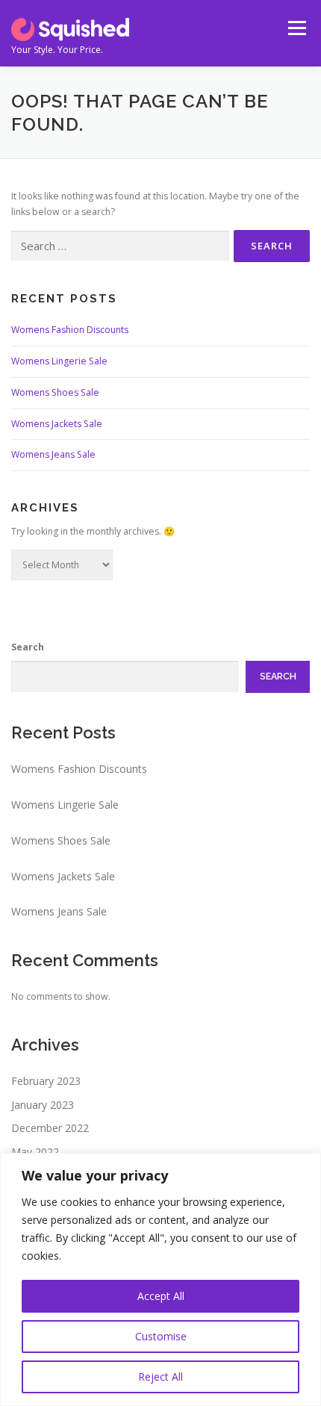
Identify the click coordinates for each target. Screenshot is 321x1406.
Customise (161, 1336)
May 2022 (35, 1152)
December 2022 (50, 1128)
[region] (160, 1279)
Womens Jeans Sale (53, 454)
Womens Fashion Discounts (69, 329)
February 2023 (46, 1081)
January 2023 (42, 1105)
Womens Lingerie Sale (59, 361)
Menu (296, 28)
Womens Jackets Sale (56, 423)
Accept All (160, 1296)
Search (27, 647)
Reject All (160, 1376)
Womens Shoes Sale (55, 392)
